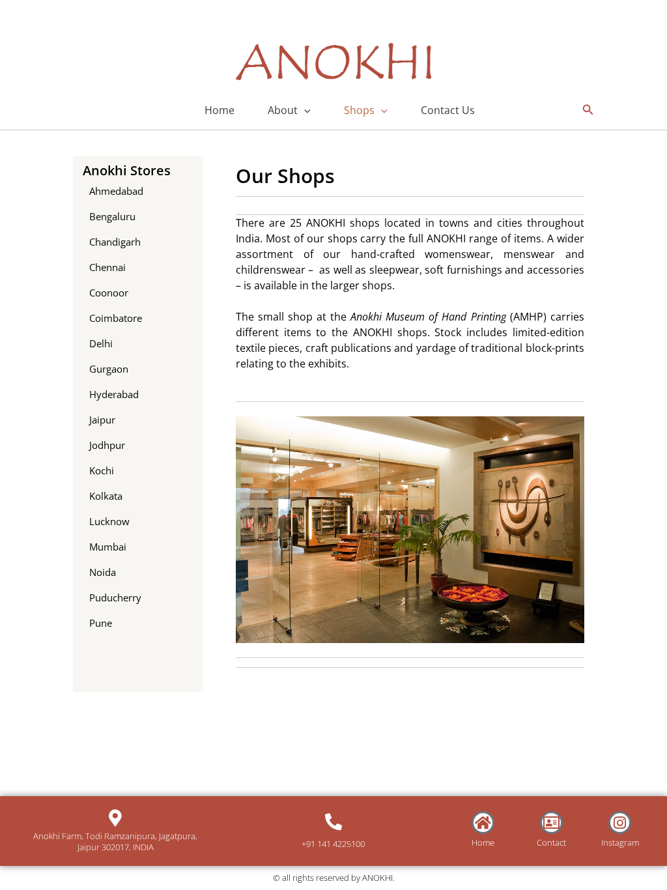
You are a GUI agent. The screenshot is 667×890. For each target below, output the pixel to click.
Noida (102, 572)
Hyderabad (114, 394)
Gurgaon (108, 368)
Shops (359, 110)
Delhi (101, 343)
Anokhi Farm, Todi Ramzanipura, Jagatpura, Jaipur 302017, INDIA (115, 841)
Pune (100, 622)
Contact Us (448, 110)
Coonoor (108, 292)
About (283, 110)
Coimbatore (115, 317)
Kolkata (105, 495)
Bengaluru (112, 216)
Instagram (620, 842)
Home (219, 110)
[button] (304, 110)
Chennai (107, 267)
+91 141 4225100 (333, 844)
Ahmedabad (116, 190)
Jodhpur (107, 445)
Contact (551, 842)
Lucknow (109, 521)
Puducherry (115, 597)
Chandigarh (115, 241)
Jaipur (102, 419)
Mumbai (107, 546)
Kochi (101, 470)
